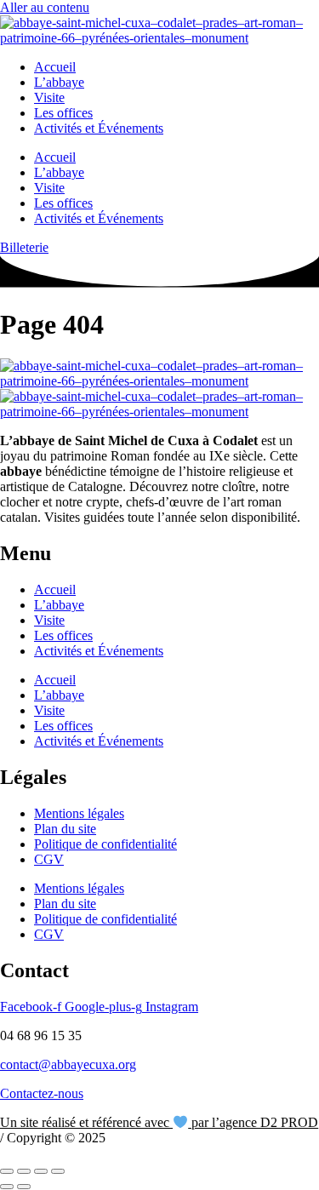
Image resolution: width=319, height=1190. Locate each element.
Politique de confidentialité (105, 844)
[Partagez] (41, 1171)
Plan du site (65, 828)
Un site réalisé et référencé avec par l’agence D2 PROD (159, 1122)
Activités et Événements (98, 128)
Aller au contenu (44, 7)
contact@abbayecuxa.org (68, 1064)
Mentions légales (79, 813)
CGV (49, 859)
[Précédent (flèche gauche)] (7, 1186)
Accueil (55, 67)
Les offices (63, 113)
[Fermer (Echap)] (58, 1171)
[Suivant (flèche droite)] (24, 1186)
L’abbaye (59, 82)
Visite (49, 97)
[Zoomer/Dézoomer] (7, 1171)
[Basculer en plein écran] (24, 1171)
